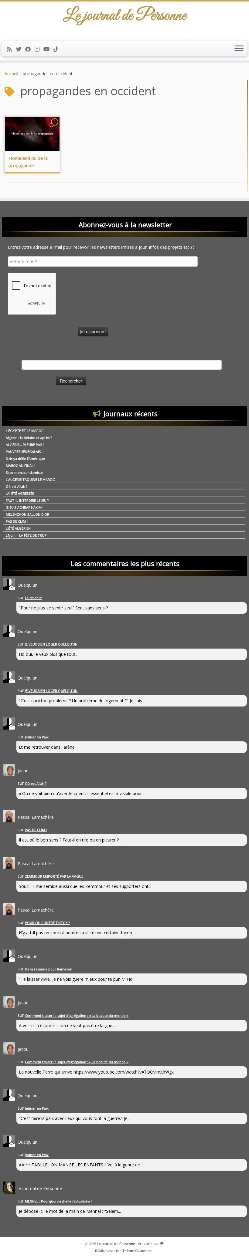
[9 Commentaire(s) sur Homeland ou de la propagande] (55, 127)
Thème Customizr (137, 1250)
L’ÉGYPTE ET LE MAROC (24, 430)
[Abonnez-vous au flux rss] (11, 49)
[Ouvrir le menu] (239, 48)
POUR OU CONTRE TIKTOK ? (47, 922)
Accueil (11, 73)
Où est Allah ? (16, 486)
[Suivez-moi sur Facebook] (30, 49)
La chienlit (33, 597)
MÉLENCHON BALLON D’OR (27, 514)
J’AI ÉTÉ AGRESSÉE (20, 493)
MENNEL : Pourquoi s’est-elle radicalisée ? (58, 1201)
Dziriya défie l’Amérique (25, 458)
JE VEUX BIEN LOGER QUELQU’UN (51, 644)
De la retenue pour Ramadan (48, 969)
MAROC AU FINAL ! (20, 465)
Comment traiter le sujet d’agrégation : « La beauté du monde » (76, 1015)
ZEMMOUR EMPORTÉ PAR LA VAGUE (54, 876)
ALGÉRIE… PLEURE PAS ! (25, 444)
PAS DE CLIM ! (17, 521)
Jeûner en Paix (37, 737)
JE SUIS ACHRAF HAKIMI (24, 507)
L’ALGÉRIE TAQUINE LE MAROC (30, 479)
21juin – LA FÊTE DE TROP (26, 535)
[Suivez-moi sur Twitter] (20, 49)
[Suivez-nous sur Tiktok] (57, 49)
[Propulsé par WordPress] (162, 1242)
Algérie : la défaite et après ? (29, 437)
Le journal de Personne (116, 1243)
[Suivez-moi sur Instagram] (39, 49)
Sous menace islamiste (24, 472)
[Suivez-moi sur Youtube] (48, 49)
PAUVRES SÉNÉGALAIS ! (24, 451)
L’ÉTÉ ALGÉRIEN (18, 528)
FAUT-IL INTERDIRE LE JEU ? (27, 500)
